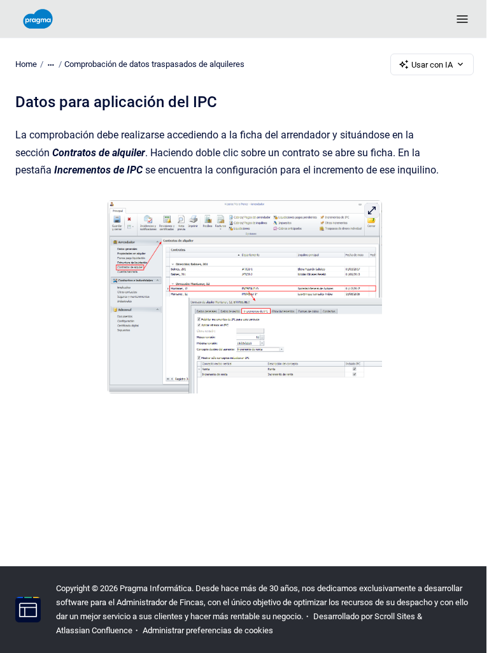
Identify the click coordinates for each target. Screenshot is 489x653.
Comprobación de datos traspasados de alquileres (154, 64)
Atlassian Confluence (94, 630)
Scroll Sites (394, 616)
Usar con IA (432, 65)
